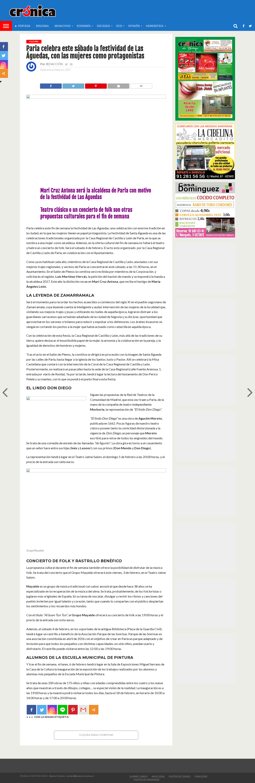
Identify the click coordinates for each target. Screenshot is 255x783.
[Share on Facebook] (51, 85)
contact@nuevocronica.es (80, 776)
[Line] (62, 709)
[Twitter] (42, 709)
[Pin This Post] (96, 85)
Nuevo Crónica (57, 776)
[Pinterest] (73, 709)
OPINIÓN (134, 26)
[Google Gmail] (83, 709)
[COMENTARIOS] (141, 85)
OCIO (119, 26)
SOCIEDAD (103, 26)
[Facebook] (31, 709)
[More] (93, 709)
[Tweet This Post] (73, 85)
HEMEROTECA (154, 26)
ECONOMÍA (84, 26)
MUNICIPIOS (63, 26)
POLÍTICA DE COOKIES (180, 776)
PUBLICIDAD (201, 776)
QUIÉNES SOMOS (139, 776)
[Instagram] (52, 709)
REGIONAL (42, 26)
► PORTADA (22, 26)
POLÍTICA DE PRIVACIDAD (146, 779)
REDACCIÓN (54, 64)
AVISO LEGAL (158, 776)
